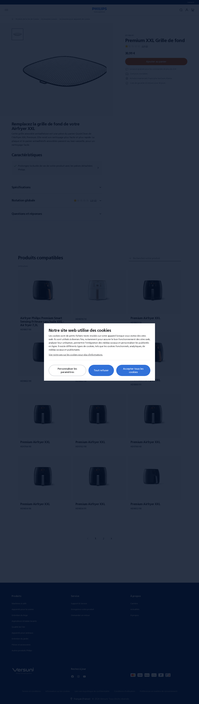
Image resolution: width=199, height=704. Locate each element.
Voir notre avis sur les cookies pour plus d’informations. (76, 355)
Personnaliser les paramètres (67, 370)
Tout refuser (101, 370)
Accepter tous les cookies (133, 370)
